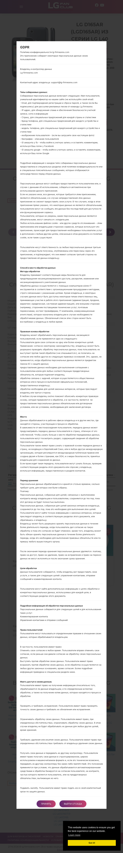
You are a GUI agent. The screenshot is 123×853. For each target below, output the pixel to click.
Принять (46, 803)
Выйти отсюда (73, 803)
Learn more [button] (74, 835)
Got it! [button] (92, 843)
